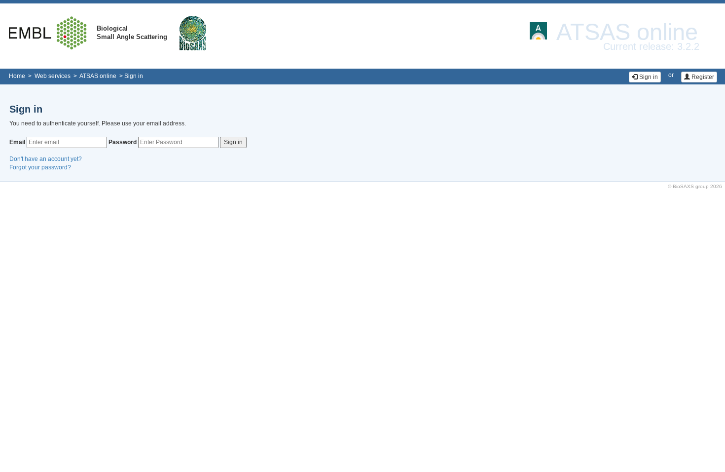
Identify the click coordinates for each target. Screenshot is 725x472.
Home (17, 76)
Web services (53, 76)
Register (702, 77)
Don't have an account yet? (45, 159)
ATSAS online (97, 76)
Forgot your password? (40, 167)
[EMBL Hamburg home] (48, 32)
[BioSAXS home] (193, 32)
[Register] (699, 70)
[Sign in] (644, 70)
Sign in (133, 76)
